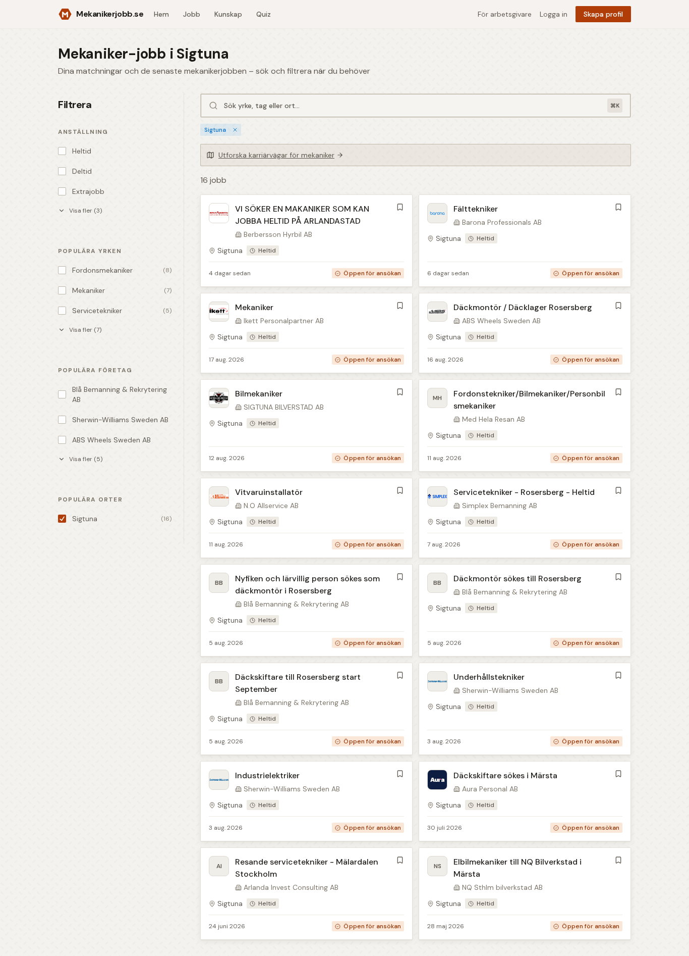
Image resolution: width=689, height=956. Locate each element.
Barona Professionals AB (502, 222)
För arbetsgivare (505, 14)
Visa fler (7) (85, 330)
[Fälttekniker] (524, 240)
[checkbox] (62, 151)
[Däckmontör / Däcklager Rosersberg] (524, 333)
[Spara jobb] (400, 207)
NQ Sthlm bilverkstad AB (502, 887)
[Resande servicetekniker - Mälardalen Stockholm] (306, 893)
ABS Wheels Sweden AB (501, 320)
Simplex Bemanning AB (499, 505)
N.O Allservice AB (271, 505)
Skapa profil (603, 14)
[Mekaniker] (306, 333)
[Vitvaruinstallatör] (306, 518)
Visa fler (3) (85, 211)
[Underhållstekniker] (524, 708)
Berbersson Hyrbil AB (278, 234)
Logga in (553, 14)
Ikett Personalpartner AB (284, 320)
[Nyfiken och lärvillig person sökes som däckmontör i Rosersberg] (306, 610)
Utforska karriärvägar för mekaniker (276, 155)
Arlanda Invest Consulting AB (291, 887)
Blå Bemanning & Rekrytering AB (296, 604)
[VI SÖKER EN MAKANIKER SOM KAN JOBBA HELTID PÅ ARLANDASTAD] (306, 240)
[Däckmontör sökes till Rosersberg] (524, 610)
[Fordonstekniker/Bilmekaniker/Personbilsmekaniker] (524, 425)
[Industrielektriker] (306, 801)
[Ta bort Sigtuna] (235, 130)
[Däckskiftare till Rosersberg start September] (306, 708)
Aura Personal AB (490, 788)
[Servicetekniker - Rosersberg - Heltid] (524, 518)
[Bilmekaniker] (306, 425)
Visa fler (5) (85, 459)
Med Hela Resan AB (493, 419)
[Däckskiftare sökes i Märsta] (524, 801)
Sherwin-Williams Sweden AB (510, 690)
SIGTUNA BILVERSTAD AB (284, 407)
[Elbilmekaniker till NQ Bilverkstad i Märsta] (524, 893)
